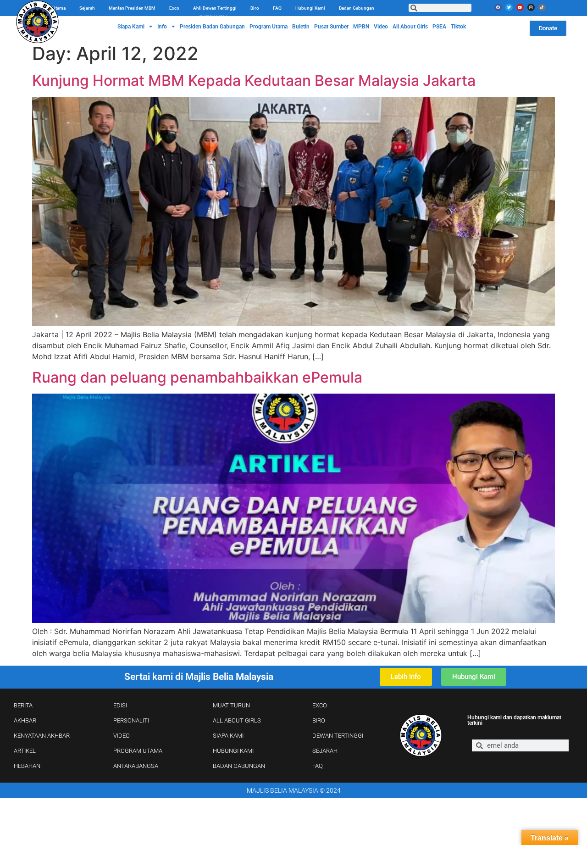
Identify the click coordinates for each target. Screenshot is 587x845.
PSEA (439, 26)
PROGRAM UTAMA (137, 750)
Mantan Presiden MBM (132, 8)
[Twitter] (509, 7)
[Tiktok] (542, 7)
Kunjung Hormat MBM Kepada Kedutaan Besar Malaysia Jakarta (254, 80)
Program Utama (268, 26)
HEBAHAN (27, 765)
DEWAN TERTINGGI (337, 735)
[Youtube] (520, 7)
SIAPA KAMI (228, 735)
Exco (174, 8)
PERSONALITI (131, 720)
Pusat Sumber (331, 26)
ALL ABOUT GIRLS (237, 720)
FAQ (277, 8)
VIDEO (121, 735)
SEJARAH (325, 750)
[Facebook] (498, 7)
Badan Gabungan (356, 8)
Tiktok (458, 26)
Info (162, 26)
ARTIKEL (25, 750)
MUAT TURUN (231, 705)
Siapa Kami (130, 26)
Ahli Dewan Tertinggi (215, 8)
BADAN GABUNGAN (239, 765)
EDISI (120, 705)
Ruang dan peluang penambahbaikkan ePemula (197, 377)
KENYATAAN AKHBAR (42, 735)
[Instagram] (531, 7)
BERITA (23, 705)
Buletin (301, 26)
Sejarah (87, 8)
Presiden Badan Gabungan (212, 26)
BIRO (318, 720)
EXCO (319, 705)
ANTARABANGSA (135, 765)
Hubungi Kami (310, 8)
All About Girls (410, 26)
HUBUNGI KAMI (233, 750)
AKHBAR (25, 720)
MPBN (361, 26)
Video (381, 26)
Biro (254, 8)
